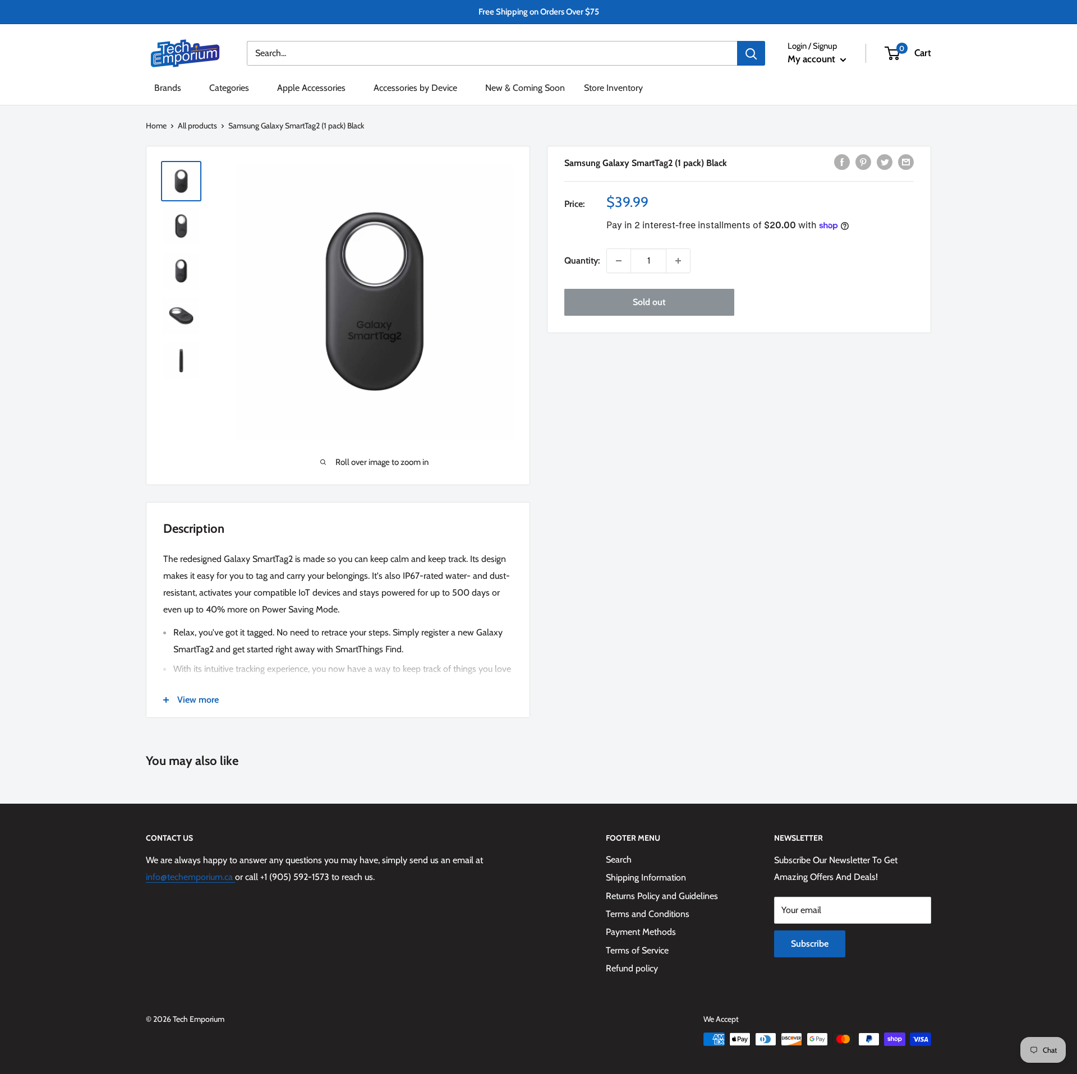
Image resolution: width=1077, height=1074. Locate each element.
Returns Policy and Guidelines (662, 896)
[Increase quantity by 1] (678, 261)
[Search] (751, 53)
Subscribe (810, 943)
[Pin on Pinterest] (863, 161)
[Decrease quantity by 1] (618, 261)
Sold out (649, 302)
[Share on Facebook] (842, 161)
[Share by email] (906, 161)
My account (812, 58)
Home (156, 126)
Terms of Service (637, 950)
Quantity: (582, 260)
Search (619, 859)
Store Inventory (613, 87)
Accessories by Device (415, 87)
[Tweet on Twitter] (884, 161)
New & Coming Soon (525, 87)
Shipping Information (646, 877)
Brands (167, 87)
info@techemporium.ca (190, 877)
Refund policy (632, 968)
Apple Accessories (311, 87)
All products (197, 126)
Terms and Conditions (647, 914)
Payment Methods (641, 932)
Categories (229, 87)
